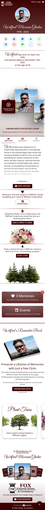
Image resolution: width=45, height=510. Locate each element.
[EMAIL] (14, 44)
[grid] (22, 106)
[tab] (9, 139)
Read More (22, 181)
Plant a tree (22, 256)
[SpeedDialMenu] (39, 504)
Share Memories (24, 499)
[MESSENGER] (22, 39)
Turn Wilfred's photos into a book (22, 129)
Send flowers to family (22, 223)
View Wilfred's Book (22, 389)
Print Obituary (23, 186)
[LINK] (39, 44)
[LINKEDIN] (6, 44)
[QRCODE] (6, 39)
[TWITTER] (30, 39)
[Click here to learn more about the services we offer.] (22, 488)
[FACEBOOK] (14, 39)
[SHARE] (30, 44)
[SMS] (22, 44)
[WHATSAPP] (39, 39)
